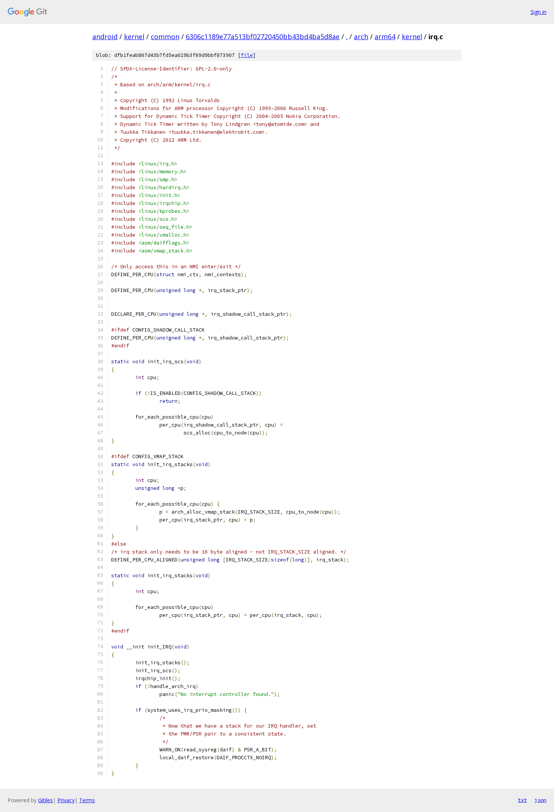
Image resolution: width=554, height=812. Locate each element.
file (247, 55)
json (540, 800)
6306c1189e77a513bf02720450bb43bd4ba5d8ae (263, 36)
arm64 (385, 36)
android (105, 36)
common (165, 36)
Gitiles (45, 800)
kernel (134, 36)
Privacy (66, 800)
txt (522, 800)
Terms (87, 800)
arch (361, 36)
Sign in (538, 11)
